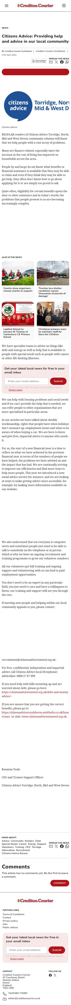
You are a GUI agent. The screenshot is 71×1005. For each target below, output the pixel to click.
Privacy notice (15, 390)
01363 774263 (19, 993)
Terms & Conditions (13, 914)
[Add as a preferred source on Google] (39, 61)
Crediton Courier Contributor (18, 51)
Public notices (10, 927)
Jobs (5, 924)
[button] (7, 6)
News (5, 28)
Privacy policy (10, 920)
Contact (7, 917)
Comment (60, 883)
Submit (58, 381)
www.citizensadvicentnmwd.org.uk (44, 716)
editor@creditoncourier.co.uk (24, 998)
